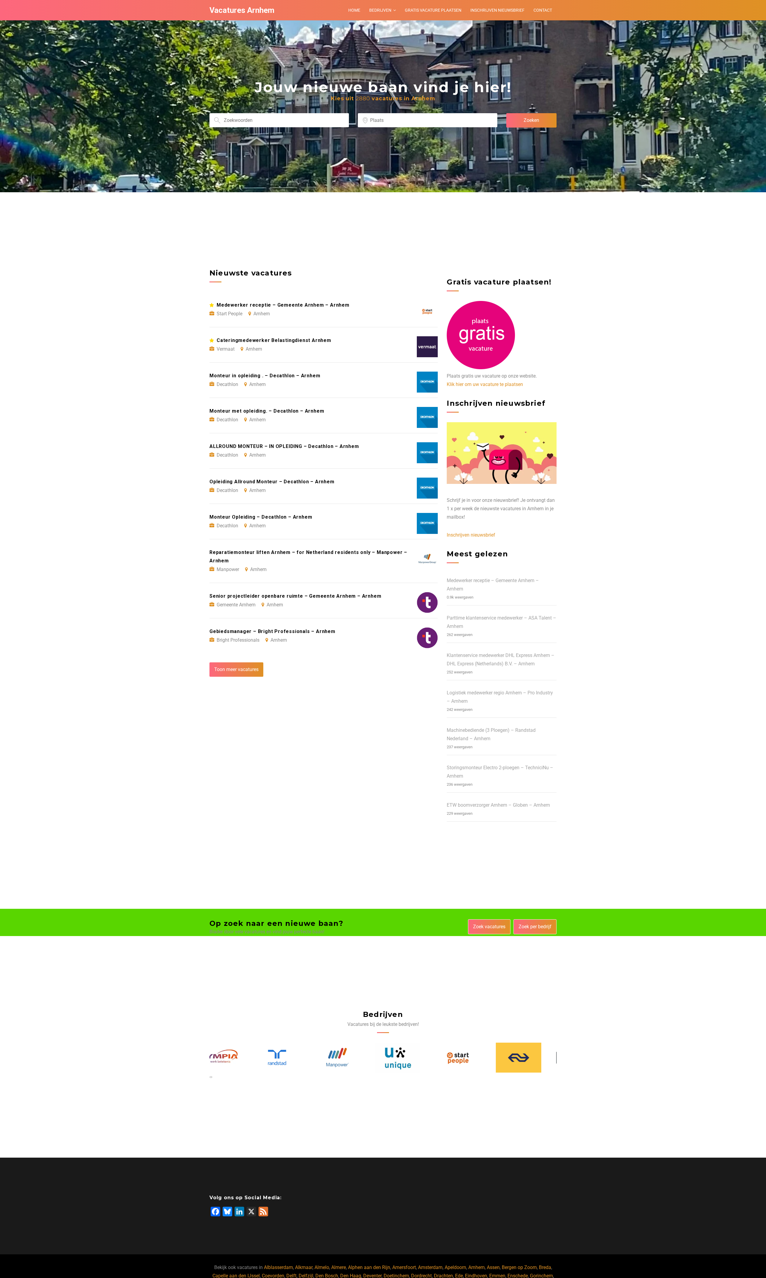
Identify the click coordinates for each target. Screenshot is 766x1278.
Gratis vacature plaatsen (433, 10)
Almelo (321, 1267)
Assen (493, 1267)
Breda (545, 1267)
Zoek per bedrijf (535, 926)
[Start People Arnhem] (413, 1057)
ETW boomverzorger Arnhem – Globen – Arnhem (498, 805)
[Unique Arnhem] (353, 1057)
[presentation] (210, 1077)
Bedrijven (380, 10)
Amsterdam (430, 1267)
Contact (543, 10)
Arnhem (476, 1267)
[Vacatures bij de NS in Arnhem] (473, 1057)
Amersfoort (404, 1267)
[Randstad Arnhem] (232, 1057)
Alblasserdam (278, 1267)
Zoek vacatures (489, 926)
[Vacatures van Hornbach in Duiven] (534, 1058)
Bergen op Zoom (519, 1267)
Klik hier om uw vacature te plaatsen (485, 384)
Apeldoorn (455, 1267)
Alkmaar (303, 1267)
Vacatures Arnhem (241, 10)
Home (354, 10)
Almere (338, 1267)
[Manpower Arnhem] (292, 1058)
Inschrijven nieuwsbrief (497, 10)
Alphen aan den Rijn (369, 1267)
